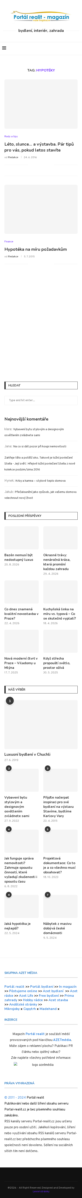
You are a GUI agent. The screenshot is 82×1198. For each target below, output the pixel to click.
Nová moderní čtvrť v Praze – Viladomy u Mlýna (21, 663)
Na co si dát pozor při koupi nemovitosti (39, 446)
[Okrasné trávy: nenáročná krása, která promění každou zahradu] (60, 537)
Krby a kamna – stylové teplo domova (40, 481)
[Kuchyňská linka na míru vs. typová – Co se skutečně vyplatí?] (60, 592)
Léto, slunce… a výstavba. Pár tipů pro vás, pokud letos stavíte (39, 147)
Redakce (13, 157)
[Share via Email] (50, 165)
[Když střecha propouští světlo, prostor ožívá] (60, 641)
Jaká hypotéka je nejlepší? (17, 926)
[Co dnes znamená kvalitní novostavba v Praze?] (21, 592)
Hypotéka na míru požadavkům (35, 249)
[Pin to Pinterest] (46, 165)
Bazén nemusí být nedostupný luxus (18, 557)
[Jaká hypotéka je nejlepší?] (21, 906)
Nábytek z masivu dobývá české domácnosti (57, 928)
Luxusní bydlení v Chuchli (27, 754)
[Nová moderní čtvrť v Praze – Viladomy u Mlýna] (21, 641)
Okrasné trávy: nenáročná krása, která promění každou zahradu (56, 562)
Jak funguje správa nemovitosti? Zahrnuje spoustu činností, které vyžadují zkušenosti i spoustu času (20, 870)
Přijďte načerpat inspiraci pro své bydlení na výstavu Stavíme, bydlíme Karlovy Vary (58, 806)
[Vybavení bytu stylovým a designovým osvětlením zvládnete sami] (21, 780)
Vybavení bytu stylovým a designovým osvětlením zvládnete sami (16, 806)
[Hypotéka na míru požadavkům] (41, 209)
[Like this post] (31, 165)
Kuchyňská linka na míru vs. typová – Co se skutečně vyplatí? (59, 614)
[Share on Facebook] (37, 165)
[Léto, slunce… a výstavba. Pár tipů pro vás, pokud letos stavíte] (41, 103)
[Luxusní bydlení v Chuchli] (41, 724)
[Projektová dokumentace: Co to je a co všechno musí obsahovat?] (60, 841)
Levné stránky (41, 1191)
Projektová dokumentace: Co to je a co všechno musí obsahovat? (59, 865)
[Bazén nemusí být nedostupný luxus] (21, 537)
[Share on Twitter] (41, 165)
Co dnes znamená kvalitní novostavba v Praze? (21, 614)
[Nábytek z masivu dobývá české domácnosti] (60, 906)
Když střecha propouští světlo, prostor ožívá (56, 663)
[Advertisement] (41, 329)
